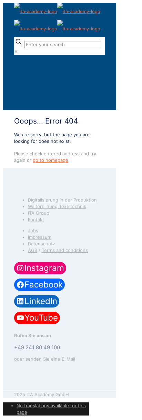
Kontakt (36, 219)
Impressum (39, 237)
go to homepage (50, 160)
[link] (16, 51)
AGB (32, 250)
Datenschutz (41, 243)
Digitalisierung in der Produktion (62, 200)
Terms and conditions (65, 250)
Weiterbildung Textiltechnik (57, 206)
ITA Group (38, 213)
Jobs (33, 230)
